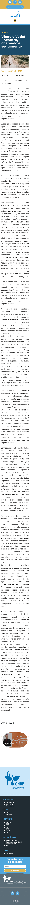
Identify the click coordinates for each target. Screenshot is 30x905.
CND (7, 826)
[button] (15, 20)
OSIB (7, 824)
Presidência (10, 803)
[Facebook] (10, 2)
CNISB (8, 831)
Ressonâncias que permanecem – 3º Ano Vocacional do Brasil (14, 742)
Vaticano (9, 814)
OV (7, 832)
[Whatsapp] (20, 2)
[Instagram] (15, 2)
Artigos (5, 32)
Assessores (10, 806)
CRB (7, 829)
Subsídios (9, 854)
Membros (9, 804)
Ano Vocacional (11, 840)
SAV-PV (8, 822)
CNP (7, 827)
